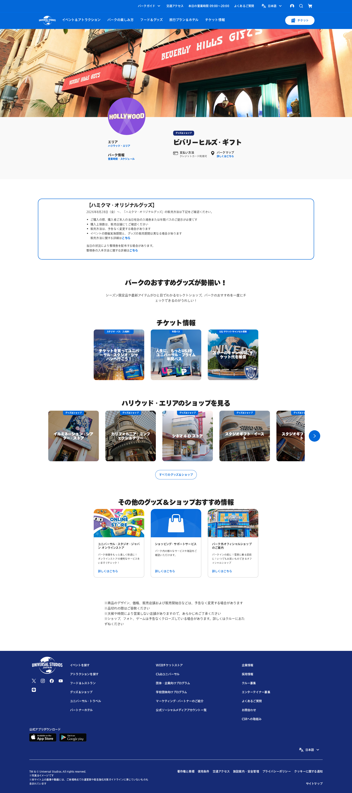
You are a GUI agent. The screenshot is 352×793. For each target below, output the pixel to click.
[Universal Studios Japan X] (33, 680)
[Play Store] (72, 737)
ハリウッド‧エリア (119, 145)
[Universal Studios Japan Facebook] (51, 680)
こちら (126, 238)
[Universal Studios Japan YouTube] (60, 680)
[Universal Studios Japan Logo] (47, 666)
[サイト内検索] (301, 5)
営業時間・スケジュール (121, 158)
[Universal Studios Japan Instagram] (42, 680)
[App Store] (42, 737)
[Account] (292, 5)
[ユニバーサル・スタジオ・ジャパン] (47, 20)
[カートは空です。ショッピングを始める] (310, 5)
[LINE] (33, 689)
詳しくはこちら (225, 156)
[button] (149, 6)
